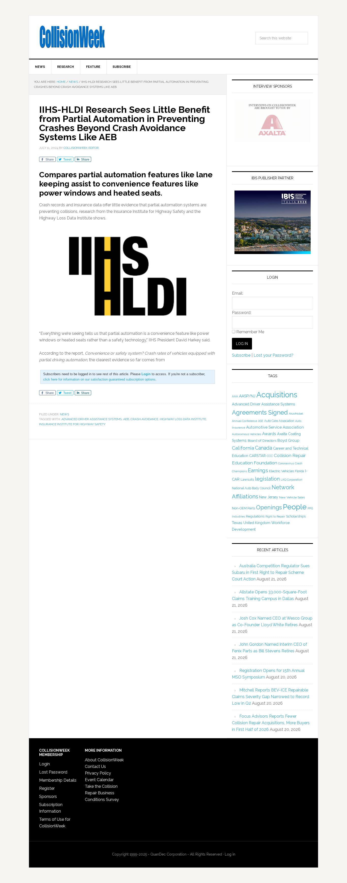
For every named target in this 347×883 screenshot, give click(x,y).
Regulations (255, 516)
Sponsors (48, 796)
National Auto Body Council (251, 488)
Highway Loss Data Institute (183, 419)
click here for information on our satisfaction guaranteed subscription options (99, 379)
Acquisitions (276, 394)
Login (44, 764)
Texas (237, 522)
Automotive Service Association (275, 427)
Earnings (258, 470)
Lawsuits (247, 479)
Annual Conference (244, 421)
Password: (241, 312)
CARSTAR (257, 455)
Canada (263, 448)
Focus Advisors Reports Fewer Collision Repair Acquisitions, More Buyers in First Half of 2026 (271, 723)
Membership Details (57, 780)
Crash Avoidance (144, 419)
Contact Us (95, 766)
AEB (126, 419)
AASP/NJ (247, 395)
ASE (260, 420)
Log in (230, 854)
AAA (235, 396)
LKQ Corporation (291, 479)
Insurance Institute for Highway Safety (72, 424)
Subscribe (241, 355)
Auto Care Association (279, 421)
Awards (269, 433)
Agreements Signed (260, 412)
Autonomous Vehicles (246, 434)
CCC (270, 456)
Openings (269, 507)
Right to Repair (275, 516)
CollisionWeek (72, 37)
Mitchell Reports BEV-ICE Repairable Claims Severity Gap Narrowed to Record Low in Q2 (270, 697)
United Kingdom (256, 523)
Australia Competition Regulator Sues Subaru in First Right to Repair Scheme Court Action (271, 572)
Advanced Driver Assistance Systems (91, 419)
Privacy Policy (98, 773)
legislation (267, 479)
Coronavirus (286, 463)
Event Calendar (99, 779)
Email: (237, 293)
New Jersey (268, 497)
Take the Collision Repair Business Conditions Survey (102, 793)
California (243, 448)
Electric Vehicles (281, 471)
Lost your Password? (273, 355)
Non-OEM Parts (243, 508)
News (64, 414)
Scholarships (296, 516)
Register (47, 788)
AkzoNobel (296, 413)
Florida (299, 471)
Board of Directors (262, 440)
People (295, 506)
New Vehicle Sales (292, 497)
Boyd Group (288, 440)
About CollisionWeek (104, 760)
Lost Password (53, 772)
